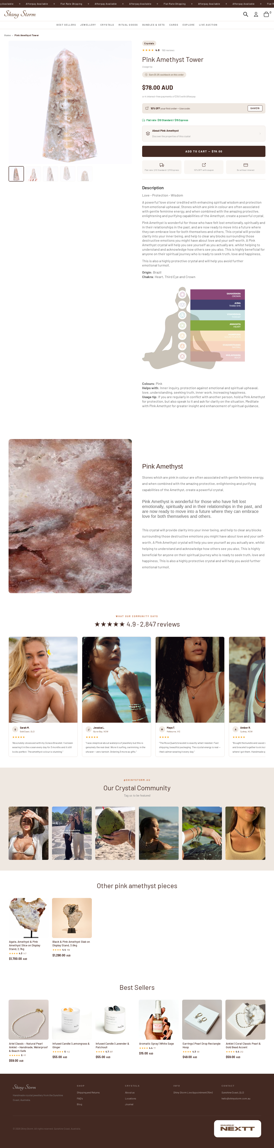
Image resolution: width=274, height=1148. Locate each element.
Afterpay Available (15, 3)
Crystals (107, 24)
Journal (129, 1104)
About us (130, 1092)
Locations (130, 1098)
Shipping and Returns (88, 1092)
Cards (174, 24)
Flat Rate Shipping (49, 3)
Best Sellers (66, 24)
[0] (266, 14)
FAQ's (80, 1098)
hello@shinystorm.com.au (236, 1098)
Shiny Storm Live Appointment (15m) (193, 1092)
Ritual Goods (128, 24)
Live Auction (208, 24)
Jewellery (88, 24)
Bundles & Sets (153, 24)
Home (7, 35)
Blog (79, 1104)
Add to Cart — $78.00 (203, 151)
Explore (189, 24)
